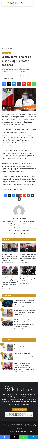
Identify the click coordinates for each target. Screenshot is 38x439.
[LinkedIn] (14, 84)
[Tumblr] (19, 84)
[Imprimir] (19, 199)
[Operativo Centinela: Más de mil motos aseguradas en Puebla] (28, 270)
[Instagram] (24, 233)
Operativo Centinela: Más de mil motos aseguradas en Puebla (28, 279)
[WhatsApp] (34, 84)
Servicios (14, 431)
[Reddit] (29, 84)
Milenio (19, 189)
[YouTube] (21, 233)
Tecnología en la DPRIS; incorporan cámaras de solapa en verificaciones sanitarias (25, 356)
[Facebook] (4, 84)
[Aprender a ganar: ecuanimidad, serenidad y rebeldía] (7, 347)
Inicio (4, 48)
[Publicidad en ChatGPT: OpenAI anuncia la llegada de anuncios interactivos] (7, 303)
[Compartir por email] (32, 195)
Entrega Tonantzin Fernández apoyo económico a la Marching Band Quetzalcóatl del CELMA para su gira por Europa (10, 281)
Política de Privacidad (25, 431)
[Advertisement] (19, 26)
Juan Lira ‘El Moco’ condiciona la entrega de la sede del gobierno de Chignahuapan (9, 257)
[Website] (14, 233)
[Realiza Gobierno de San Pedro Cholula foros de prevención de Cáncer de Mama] (28, 248)
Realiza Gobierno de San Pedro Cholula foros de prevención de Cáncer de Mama (28, 257)
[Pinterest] (24, 84)
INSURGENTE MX (9, 75)
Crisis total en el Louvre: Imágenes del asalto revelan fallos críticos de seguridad (25, 312)
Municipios (10, 48)
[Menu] (4, 4)
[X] (9, 84)
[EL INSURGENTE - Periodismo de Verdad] (19, 3)
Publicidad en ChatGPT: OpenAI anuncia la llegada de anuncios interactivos (24, 303)
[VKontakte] (28, 195)
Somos (8, 431)
